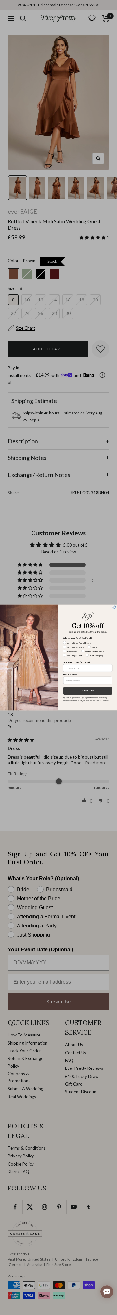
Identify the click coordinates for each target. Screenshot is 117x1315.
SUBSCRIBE (87, 690)
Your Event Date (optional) (76, 662)
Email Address (70, 674)
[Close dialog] (114, 607)
